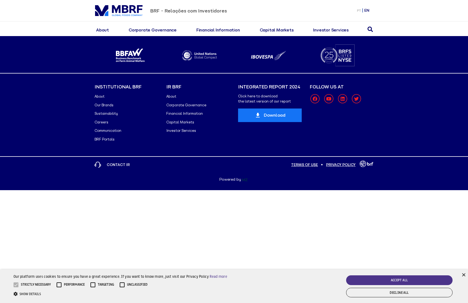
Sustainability (106, 113)
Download (274, 115)
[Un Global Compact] (199, 55)
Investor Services (331, 30)
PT (359, 10)
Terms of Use (304, 164)
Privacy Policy (341, 164)
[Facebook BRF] (315, 99)
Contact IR (118, 164)
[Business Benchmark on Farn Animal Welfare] (130, 55)
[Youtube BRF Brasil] (329, 99)
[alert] (234, 286)
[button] (36, 284)
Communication (108, 130)
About (102, 30)
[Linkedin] (342, 99)
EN (366, 10)
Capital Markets (277, 30)
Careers (101, 122)
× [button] (463, 274)
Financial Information (218, 30)
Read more (218, 276)
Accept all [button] (399, 280)
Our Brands (104, 105)
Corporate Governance (153, 30)
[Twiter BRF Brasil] (356, 99)
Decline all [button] (399, 293)
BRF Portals (105, 139)
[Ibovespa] (268, 55)
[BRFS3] (337, 55)
